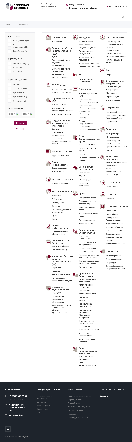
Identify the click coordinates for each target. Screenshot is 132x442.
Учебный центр (43, 405)
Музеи (54, 216)
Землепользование (60, 168)
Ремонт (109, 150)
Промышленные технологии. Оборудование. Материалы (86, 314)
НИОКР (82, 300)
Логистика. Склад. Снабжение (61, 241)
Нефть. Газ (83, 297)
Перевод (82, 118)
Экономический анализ (116, 244)
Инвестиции (111, 211)
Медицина (56, 293)
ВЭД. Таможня (59, 85)
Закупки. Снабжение (60, 246)
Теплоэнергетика (113, 256)
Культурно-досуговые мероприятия (61, 211)
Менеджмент (86, 37)
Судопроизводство (87, 220)
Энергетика (112, 251)
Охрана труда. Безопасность (86, 168)
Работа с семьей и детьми (114, 61)
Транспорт (111, 129)
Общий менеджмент (87, 48)
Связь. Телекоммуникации (87, 364)
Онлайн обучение (75, 410)
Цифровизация (114, 182)
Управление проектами (89, 63)
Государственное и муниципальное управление (62, 123)
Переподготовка (75, 400)
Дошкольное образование (84, 113)
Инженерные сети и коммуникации (87, 243)
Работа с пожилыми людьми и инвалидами (116, 55)
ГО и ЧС (82, 176)
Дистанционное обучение (79, 407)
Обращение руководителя (48, 390)
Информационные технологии (86, 358)
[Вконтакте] (8, 429)
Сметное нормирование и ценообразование (89, 262)
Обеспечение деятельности (58, 133)
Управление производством (85, 334)
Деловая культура (87, 145)
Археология (57, 196)
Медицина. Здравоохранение (61, 288)
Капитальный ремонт (88, 248)
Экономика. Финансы (117, 206)
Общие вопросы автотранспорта (113, 142)
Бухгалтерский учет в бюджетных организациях (61, 62)
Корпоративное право (88, 213)
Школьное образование (89, 130)
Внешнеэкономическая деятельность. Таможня (62, 91)
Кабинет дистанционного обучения (83, 8)
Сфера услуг (112, 108)
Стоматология (58, 296)
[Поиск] (123, 17)
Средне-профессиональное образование (87, 123)
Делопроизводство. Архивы (87, 149)
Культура (56, 206)
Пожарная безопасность (85, 184)
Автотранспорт (112, 134)
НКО (81, 74)
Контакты (104, 396)
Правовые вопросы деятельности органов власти (61, 141)
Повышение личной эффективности (60, 232)
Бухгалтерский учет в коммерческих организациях (61, 71)
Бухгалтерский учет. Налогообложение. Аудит (62, 51)
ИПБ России (57, 42)
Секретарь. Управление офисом (89, 159)
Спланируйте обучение (78, 418)
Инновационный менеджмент (86, 43)
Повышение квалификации (79, 396)
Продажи (56, 271)
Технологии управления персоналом (116, 163)
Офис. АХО (83, 154)
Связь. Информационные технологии (88, 351)
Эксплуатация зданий (61, 114)
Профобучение (74, 403)
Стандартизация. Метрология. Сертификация (115, 84)
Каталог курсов (75, 390)
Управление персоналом (112, 157)
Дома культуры (58, 203)
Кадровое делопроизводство (114, 169)
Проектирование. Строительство (88, 231)
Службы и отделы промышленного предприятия (86, 323)
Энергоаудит (111, 263)
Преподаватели (43, 409)
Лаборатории (112, 90)
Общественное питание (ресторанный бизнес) (116, 116)
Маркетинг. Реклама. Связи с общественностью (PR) (62, 260)
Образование (86, 89)
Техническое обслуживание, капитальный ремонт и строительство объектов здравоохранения (61, 306)
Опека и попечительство (113, 49)
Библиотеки (57, 199)
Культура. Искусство (62, 191)
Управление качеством (89, 330)
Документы (41, 402)
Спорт (109, 70)
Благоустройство (59, 104)
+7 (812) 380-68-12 (118, 6)
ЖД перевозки (112, 137)
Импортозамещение (87, 293)
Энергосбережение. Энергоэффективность (116, 267)
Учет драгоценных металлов (87, 340)
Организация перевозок (116, 147)
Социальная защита (116, 37)
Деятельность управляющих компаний (62, 109)
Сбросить (20, 129)
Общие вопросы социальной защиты (114, 43)
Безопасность (85, 173)
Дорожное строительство (85, 237)
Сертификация (112, 96)
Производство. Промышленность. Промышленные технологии (88, 277)
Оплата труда (112, 174)
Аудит (54, 57)
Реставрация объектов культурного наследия (89, 256)
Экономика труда (113, 234)
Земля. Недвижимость (60, 163)
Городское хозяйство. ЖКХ (63, 100)
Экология (111, 194)
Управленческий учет (115, 224)
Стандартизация (113, 100)
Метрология (111, 93)
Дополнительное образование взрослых (89, 101)
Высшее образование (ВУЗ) (88, 95)
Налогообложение (60, 77)
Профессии (73, 414)
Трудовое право (86, 224)
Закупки (55, 129)
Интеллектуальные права (87, 208)
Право (82, 193)
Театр (54, 219)
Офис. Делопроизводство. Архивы (89, 139)
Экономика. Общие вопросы (114, 239)
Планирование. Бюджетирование (113, 219)
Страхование (111, 122)
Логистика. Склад (59, 250)
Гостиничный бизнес (114, 112)
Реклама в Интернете (61, 274)
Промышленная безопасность (85, 305)
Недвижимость (58, 172)
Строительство (85, 267)
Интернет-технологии (63, 179)
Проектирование (86, 252)
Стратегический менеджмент (86, 52)
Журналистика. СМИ (62, 151)
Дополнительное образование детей (87, 107)
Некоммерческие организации (86, 80)
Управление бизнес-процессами (87, 58)
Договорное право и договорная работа (87, 202)
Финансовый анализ (114, 227)
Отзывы (40, 413)
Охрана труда (85, 180)
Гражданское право (87, 198)
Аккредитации (59, 37)
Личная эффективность (60, 226)
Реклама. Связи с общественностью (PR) (62, 279)
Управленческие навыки (89, 67)
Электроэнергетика (114, 259)
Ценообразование (114, 231)
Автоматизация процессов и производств (86, 287)
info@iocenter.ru (77, 5)
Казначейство (112, 214)
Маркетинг (56, 267)
